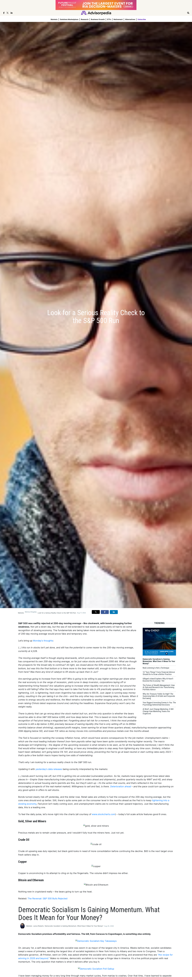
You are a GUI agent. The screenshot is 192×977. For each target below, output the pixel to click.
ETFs (109, 19)
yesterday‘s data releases (49, 769)
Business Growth (98, 19)
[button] (96, 612)
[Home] (96, 13)
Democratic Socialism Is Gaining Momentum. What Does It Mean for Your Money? (74, 926)
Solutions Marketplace (69, 19)
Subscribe (142, 19)
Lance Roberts (38, 926)
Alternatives (130, 19)
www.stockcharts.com (103, 814)
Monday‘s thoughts (43, 640)
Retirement (118, 19)
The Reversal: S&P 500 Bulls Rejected (47, 898)
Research (84, 19)
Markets (54, 19)
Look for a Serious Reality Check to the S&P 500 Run (57, 613)
